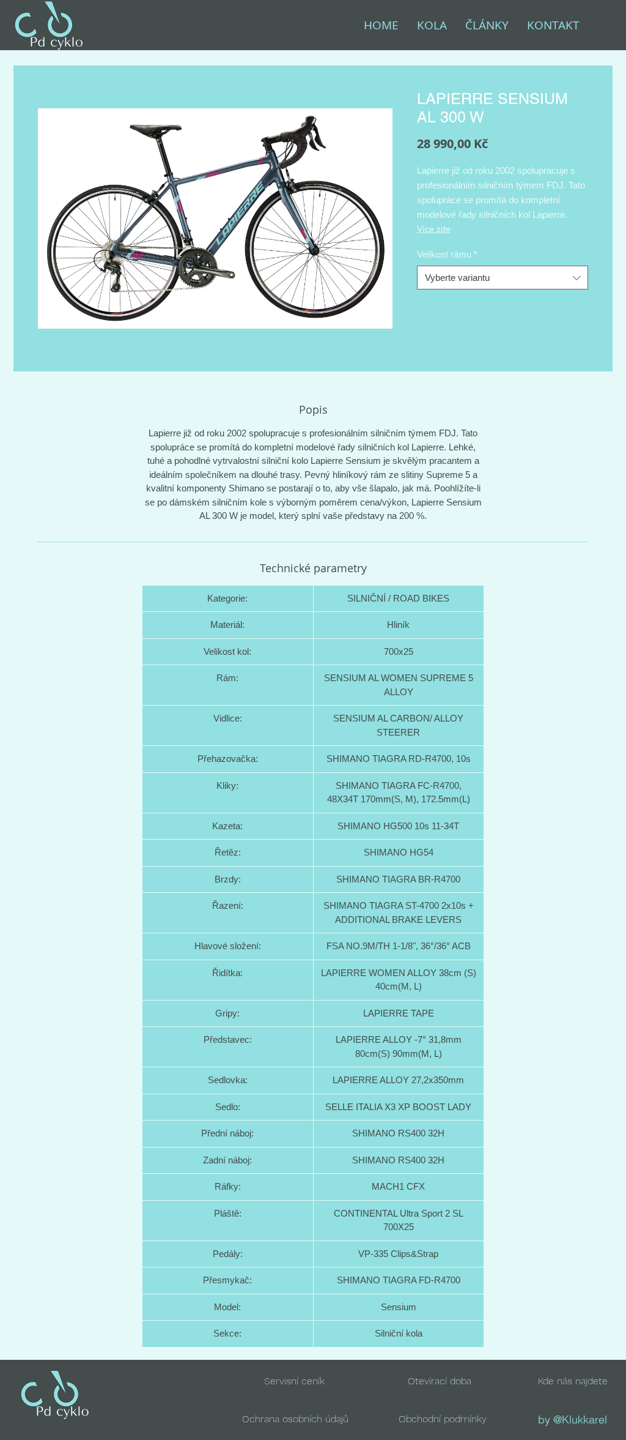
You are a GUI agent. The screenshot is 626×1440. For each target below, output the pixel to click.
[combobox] (502, 277)
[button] (439, 1381)
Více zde (434, 229)
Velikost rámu (447, 254)
